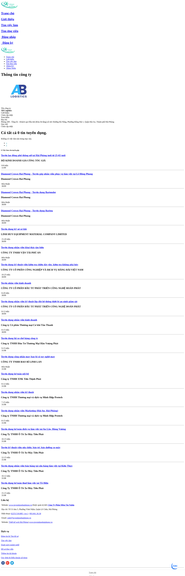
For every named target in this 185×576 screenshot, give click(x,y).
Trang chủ (7, 13)
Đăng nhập (8, 37)
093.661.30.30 (35, 514)
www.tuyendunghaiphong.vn (20, 505)
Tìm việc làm (9, 25)
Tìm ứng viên (9, 31)
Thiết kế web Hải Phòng (18, 522)
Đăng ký (7, 42)
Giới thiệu (7, 19)
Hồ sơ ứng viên (7, 549)
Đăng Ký (10, 66)
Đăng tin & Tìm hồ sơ (9, 536)
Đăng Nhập (11, 68)
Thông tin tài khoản (9, 553)
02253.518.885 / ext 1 (19, 514)
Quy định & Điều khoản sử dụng (14, 558)
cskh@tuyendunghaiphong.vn (19, 518)
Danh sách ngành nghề (10, 545)
